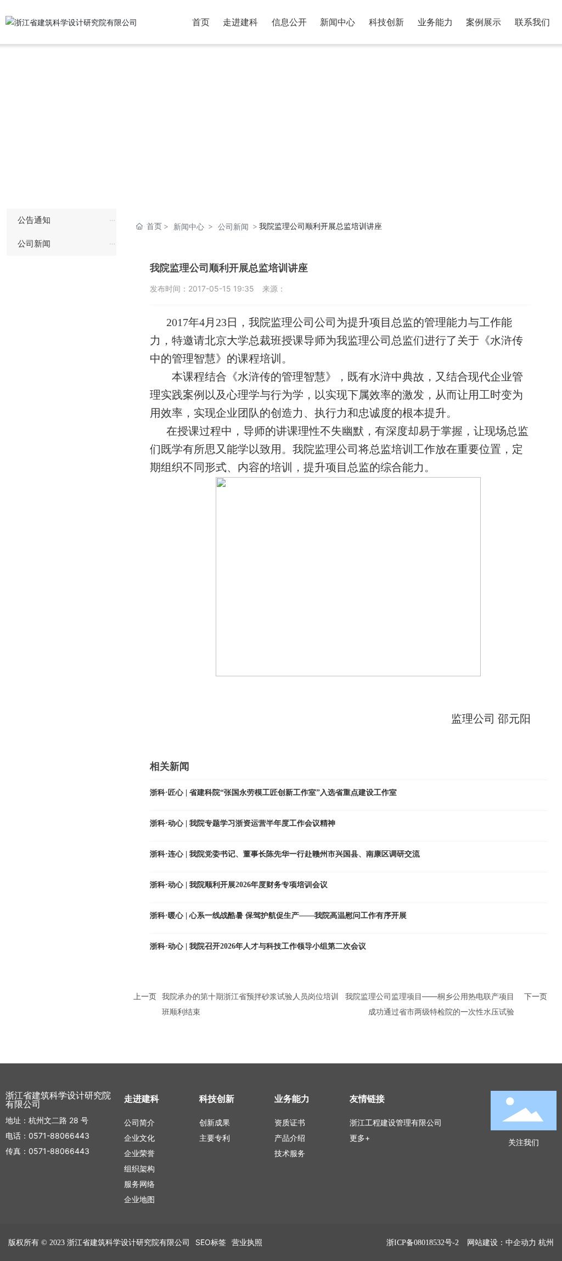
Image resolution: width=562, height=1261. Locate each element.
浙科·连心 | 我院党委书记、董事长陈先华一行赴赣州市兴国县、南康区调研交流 (285, 854)
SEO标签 (210, 1242)
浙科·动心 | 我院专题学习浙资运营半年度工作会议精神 (242, 823)
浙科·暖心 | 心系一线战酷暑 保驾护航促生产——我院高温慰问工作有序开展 (278, 915)
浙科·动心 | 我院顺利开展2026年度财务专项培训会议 (239, 885)
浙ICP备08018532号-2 (422, 1242)
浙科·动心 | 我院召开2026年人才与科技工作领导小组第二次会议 (258, 946)
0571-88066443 (59, 1135)
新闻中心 (188, 226)
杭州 (546, 1242)
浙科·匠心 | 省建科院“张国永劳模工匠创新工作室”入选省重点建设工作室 (273, 792)
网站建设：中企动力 (501, 1242)
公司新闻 (233, 226)
